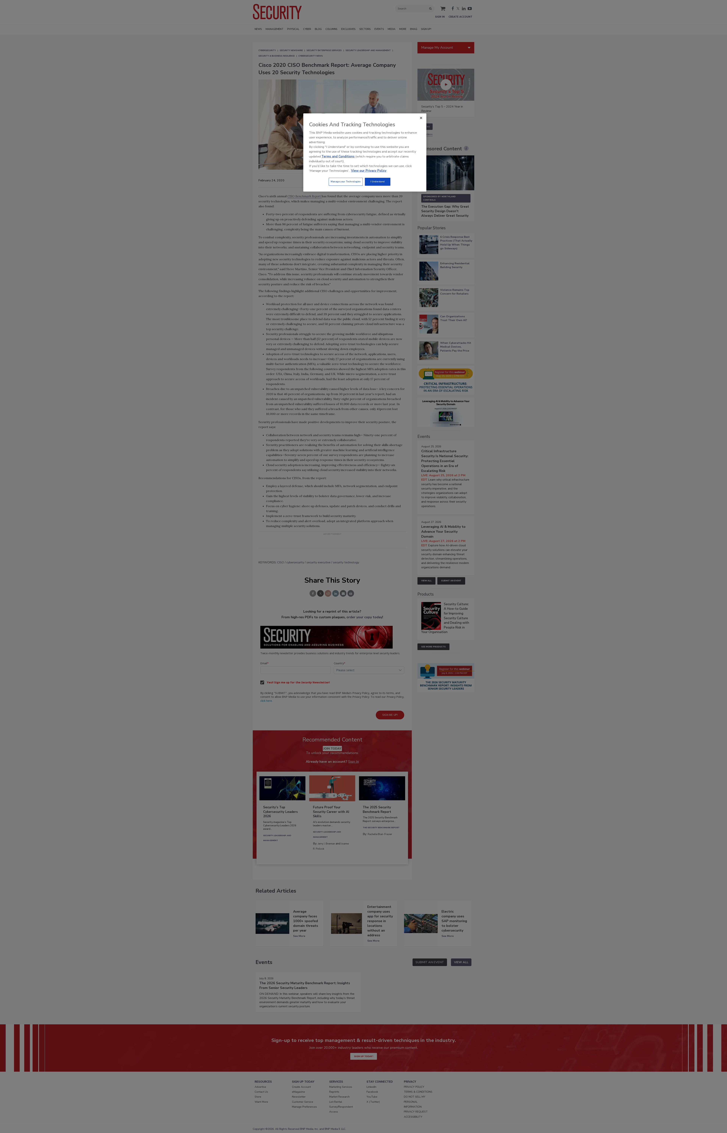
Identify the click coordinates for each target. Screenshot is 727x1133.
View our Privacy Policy (368, 170)
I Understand (378, 181)
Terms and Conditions (338, 156)
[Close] (421, 118)
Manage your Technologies (346, 181)
